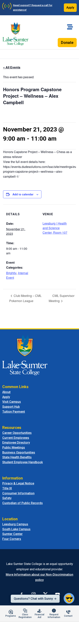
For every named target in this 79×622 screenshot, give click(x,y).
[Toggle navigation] (70, 26)
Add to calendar (22, 194)
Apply (70, 7)
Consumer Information (18, 493)
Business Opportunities (18, 452)
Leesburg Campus (15, 524)
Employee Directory (16, 442)
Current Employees (15, 438)
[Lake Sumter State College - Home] (24, 355)
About (6, 392)
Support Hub (11, 406)
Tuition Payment (13, 411)
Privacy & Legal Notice (18, 483)
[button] (69, 598)
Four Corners (11, 539)
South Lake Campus (16, 529)
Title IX (7, 488)
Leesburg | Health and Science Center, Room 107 (55, 228)
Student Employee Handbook (22, 462)
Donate (67, 42)
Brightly (11, 273)
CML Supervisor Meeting (61, 298)
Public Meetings (13, 447)
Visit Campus (11, 402)
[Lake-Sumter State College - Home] (15, 34)
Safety (7, 498)
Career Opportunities (17, 433)
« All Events (11, 67)
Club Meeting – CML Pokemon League (25, 298)
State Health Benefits (17, 457)
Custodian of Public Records (22, 503)
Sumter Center (12, 534)
